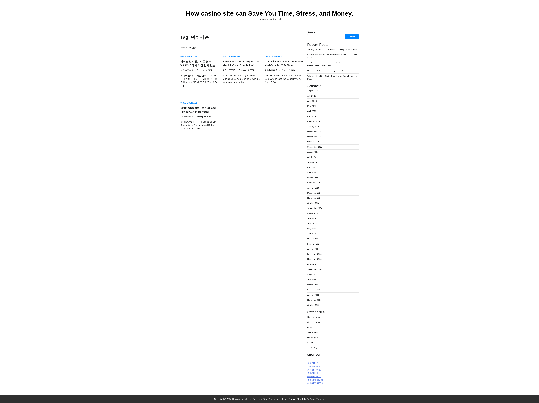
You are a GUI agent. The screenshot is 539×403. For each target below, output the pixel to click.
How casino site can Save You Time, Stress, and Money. (269, 13)
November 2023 (314, 259)
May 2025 (311, 167)
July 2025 (311, 157)
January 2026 (313, 126)
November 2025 (314, 137)
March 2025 (312, 177)
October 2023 (313, 264)
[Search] (356, 3)
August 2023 (312, 274)
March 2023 (312, 285)
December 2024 (314, 193)
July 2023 (311, 280)
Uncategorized (188, 57)
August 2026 (312, 91)
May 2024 (311, 228)
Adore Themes (317, 399)
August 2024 (312, 213)
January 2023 (313, 295)
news (309, 327)
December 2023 (314, 254)
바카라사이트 (314, 376)
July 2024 (311, 218)
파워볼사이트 (314, 370)
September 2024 (314, 208)
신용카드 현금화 (315, 383)
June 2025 (312, 162)
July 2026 (311, 96)
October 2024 (313, 203)
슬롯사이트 (312, 373)
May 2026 (311, 106)
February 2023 (313, 290)
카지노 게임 (312, 348)
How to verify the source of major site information (329, 71)
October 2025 (313, 142)
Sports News (312, 332)
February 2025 (313, 182)
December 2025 (314, 131)
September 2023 (314, 269)
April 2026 (311, 111)
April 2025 (311, 172)
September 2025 (314, 147)
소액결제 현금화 (315, 380)
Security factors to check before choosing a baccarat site (332, 49)
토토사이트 (312, 363)
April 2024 (311, 234)
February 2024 (313, 244)
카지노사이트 (314, 366)
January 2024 (313, 249)
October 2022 (313, 305)
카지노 (310, 342)
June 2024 (312, 223)
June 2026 (312, 101)
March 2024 (312, 239)
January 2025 (313, 188)
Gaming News (313, 317)
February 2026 (313, 121)
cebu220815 (187, 70)
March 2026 (312, 116)
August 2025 (312, 152)
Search (311, 32)
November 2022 (314, 300)
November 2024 (314, 198)
